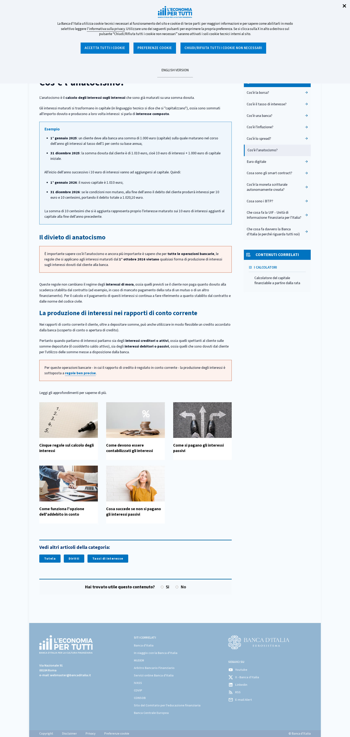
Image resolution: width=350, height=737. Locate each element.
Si (167, 587)
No (183, 587)
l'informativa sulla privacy (106, 29)
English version (175, 72)
